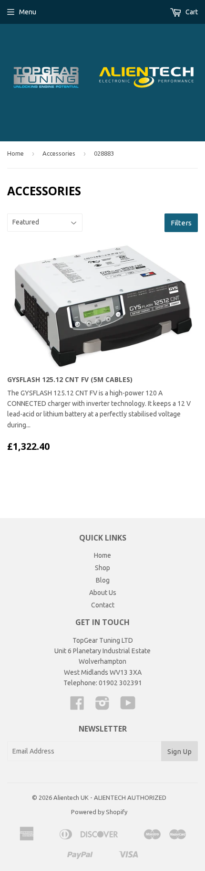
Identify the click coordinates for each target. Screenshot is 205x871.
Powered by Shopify (99, 811)
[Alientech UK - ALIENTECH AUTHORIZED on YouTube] (128, 706)
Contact (102, 605)
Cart (191, 12)
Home (15, 153)
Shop (102, 568)
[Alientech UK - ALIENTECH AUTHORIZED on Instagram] (102, 706)
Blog (103, 580)
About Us (102, 592)
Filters (181, 223)
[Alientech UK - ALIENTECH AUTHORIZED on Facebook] (77, 706)
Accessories (58, 153)
